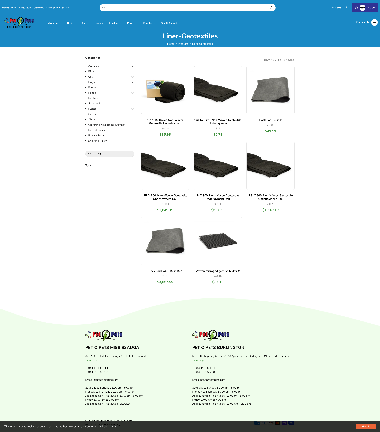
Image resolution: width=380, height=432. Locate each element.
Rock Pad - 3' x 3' (270, 120)
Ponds (130, 23)
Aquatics (53, 23)
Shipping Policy (97, 141)
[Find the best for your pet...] (271, 7)
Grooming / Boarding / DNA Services (51, 7)
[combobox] (188, 8)
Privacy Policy (24, 7)
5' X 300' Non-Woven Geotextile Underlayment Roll (218, 197)
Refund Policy (9, 7)
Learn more (109, 426)
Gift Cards (94, 114)
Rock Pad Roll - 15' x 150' (165, 271)
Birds (70, 23)
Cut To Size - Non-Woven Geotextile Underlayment (217, 121)
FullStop (129, 420)
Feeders (113, 23)
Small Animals (169, 23)
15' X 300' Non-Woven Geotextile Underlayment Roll (165, 197)
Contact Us (363, 22)
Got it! (365, 426)
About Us (336, 7)
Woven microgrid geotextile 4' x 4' (218, 271)
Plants (92, 109)
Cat (84, 23)
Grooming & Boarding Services (106, 125)
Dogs (98, 23)
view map (91, 360)
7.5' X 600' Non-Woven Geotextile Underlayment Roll (270, 197)
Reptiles (147, 23)
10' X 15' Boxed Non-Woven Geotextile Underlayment (165, 121)
